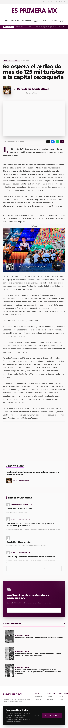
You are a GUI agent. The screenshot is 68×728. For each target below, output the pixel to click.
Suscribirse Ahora (34, 610)
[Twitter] (43, 2)
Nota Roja (62, 20)
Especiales (15, 20)
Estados (55, 20)
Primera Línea (37, 20)
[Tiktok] (54, 2)
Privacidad (36, 715)
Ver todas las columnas (34, 568)
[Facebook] (46, 2)
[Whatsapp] (62, 2)
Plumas (45, 21)
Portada (6, 20)
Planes (61, 696)
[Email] (64, 2)
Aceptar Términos (52, 715)
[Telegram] (59, 2)
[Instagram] (48, 2)
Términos (38, 699)
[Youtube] (56, 2)
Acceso (61, 699)
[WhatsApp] (57, 141)
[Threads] (51, 2)
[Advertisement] (34, 42)
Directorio (50, 699)
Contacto (50, 696)
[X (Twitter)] (48, 141)
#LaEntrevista (26, 20)
